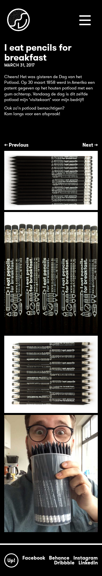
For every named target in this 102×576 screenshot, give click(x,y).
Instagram (85, 558)
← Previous (16, 145)
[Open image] (51, 180)
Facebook (33, 558)
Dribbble (64, 563)
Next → (90, 145)
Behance (59, 558)
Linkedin (88, 563)
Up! (11, 560)
